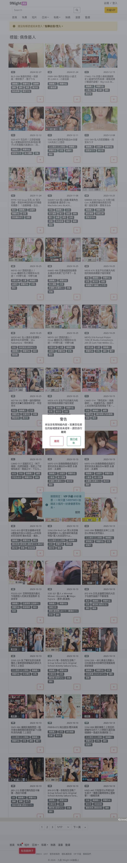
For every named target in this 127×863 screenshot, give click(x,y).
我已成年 (73, 441)
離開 (56, 441)
